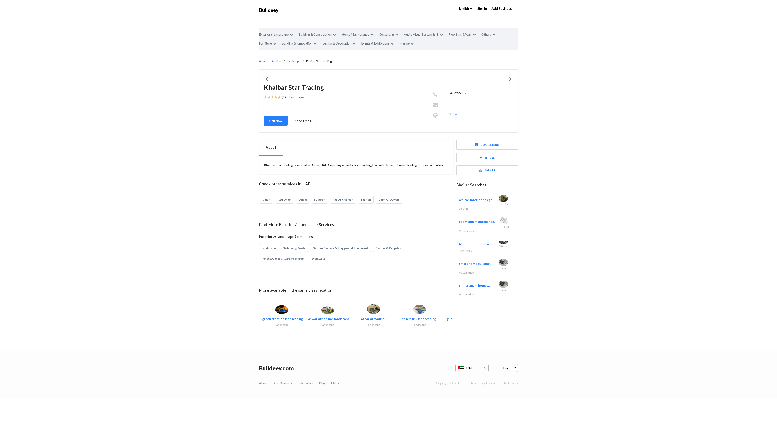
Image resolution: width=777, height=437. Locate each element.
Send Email (303, 121)
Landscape (293, 61)
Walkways (318, 258)
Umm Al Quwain (389, 199)
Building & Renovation (297, 43)
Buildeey (268, 10)
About (263, 383)
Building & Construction (315, 34)
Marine (404, 43)
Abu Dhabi (284, 199)
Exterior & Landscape (274, 34)
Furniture (265, 43)
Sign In (482, 8)
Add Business (501, 8)
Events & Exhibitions (375, 43)
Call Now (275, 121)
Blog (322, 383)
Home (262, 61)
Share (489, 157)
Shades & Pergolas (388, 248)
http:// (453, 114)
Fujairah (319, 199)
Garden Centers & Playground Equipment (340, 248)
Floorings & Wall (460, 34)
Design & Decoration (336, 43)
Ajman (266, 199)
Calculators (305, 383)
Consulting (386, 34)
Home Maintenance (355, 34)
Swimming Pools (294, 248)
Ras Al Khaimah (343, 199)
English (464, 8)
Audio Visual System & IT (421, 34)
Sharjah (366, 199)
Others (486, 34)
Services (276, 61)
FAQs (335, 383)
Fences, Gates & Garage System (283, 258)
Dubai (303, 199)
